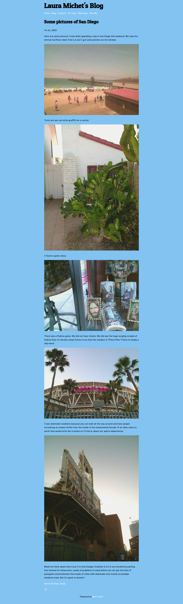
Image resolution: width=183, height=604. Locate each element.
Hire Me (93, 13)
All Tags (72, 13)
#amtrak (48, 583)
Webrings (83, 13)
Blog (54, 13)
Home (47, 13)
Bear (97, 596)
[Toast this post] (45, 590)
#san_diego (60, 583)
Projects (62, 13)
